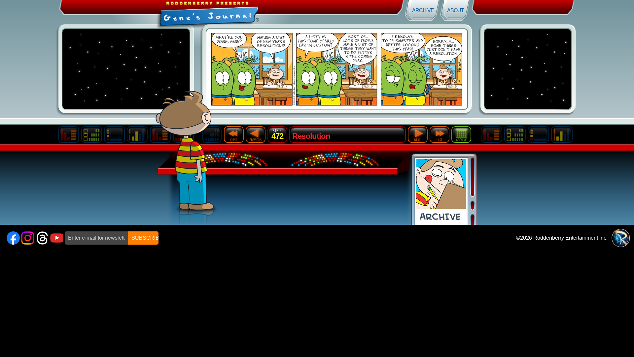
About (455, 10)
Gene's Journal (158, 12)
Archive (423, 10)
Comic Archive (441, 191)
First (234, 134)
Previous (255, 134)
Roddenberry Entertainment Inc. (570, 238)
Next (418, 134)
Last (439, 134)
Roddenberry (621, 238)
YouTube (56, 238)
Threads (42, 238)
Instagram (27, 238)
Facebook (13, 238)
